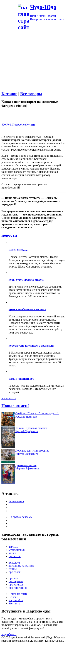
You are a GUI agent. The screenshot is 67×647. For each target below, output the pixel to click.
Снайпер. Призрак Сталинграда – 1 (37, 413)
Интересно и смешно (43, 19)
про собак (15, 572)
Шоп (33, 15)
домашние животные (21, 565)
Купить (30, 124)
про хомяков (16, 584)
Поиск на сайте (18, 593)
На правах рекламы (20, 516)
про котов (15, 556)
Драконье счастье (25, 465)
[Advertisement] (33, 64)
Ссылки (13, 597)
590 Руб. (6, 124)
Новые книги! (15, 405)
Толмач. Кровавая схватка (31, 428)
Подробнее (19, 124)
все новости (8, 398)
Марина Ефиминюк (27, 468)
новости (9, 235)
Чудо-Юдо (43, 7)
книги (12, 553)
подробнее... (8, 634)
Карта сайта (16, 600)
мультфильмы (17, 549)
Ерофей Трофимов (26, 431)
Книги (41, 15)
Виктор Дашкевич (26, 453)
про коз (13, 578)
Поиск (60, 19)
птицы (13, 568)
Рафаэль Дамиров (26, 416)
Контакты (15, 603)
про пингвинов (18, 587)
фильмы (13, 546)
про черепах (16, 581)
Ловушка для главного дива (32, 450)
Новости (50, 15)
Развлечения (16, 501)
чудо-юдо (14, 562)
